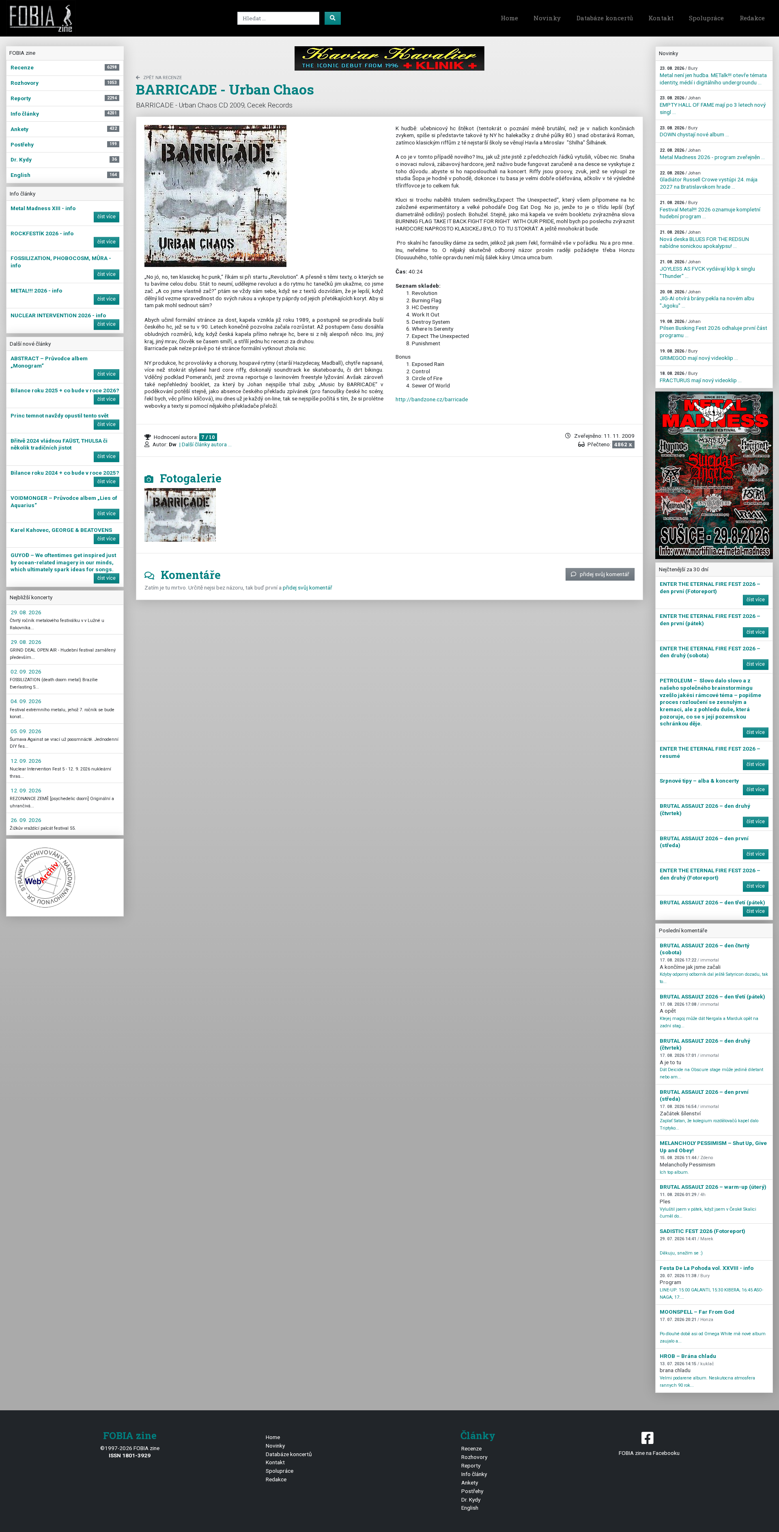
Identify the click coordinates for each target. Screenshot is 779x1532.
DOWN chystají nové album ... (694, 131)
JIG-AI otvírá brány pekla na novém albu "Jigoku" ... (707, 299)
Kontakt (661, 18)
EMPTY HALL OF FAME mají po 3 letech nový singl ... (713, 105)
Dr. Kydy (470, 1499)
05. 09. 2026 (26, 731)
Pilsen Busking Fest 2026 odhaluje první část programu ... (713, 328)
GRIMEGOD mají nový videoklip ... (699, 355)
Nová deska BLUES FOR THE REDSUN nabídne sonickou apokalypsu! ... (704, 239)
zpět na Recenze (162, 77)
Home (509, 18)
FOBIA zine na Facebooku (649, 1453)
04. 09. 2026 (26, 701)
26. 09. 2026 (26, 820)
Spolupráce (706, 18)
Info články (474, 1474)
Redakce (752, 18)
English (469, 1507)
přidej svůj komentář (604, 574)
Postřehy (472, 1491)
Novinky (547, 18)
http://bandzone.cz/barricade (432, 399)
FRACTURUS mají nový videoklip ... (701, 377)
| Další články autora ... (205, 444)
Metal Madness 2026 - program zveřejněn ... (712, 154)
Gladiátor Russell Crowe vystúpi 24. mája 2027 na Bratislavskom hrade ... (708, 180)
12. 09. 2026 (26, 760)
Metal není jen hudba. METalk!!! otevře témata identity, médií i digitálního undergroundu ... (713, 75)
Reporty (470, 1465)
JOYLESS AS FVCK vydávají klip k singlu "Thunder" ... (707, 269)
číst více (106, 216)
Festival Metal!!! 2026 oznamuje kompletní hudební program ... (710, 209)
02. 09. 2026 (26, 671)
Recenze (471, 1448)
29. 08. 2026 (26, 612)
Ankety (469, 1482)
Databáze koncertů (605, 18)
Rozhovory (474, 1457)
